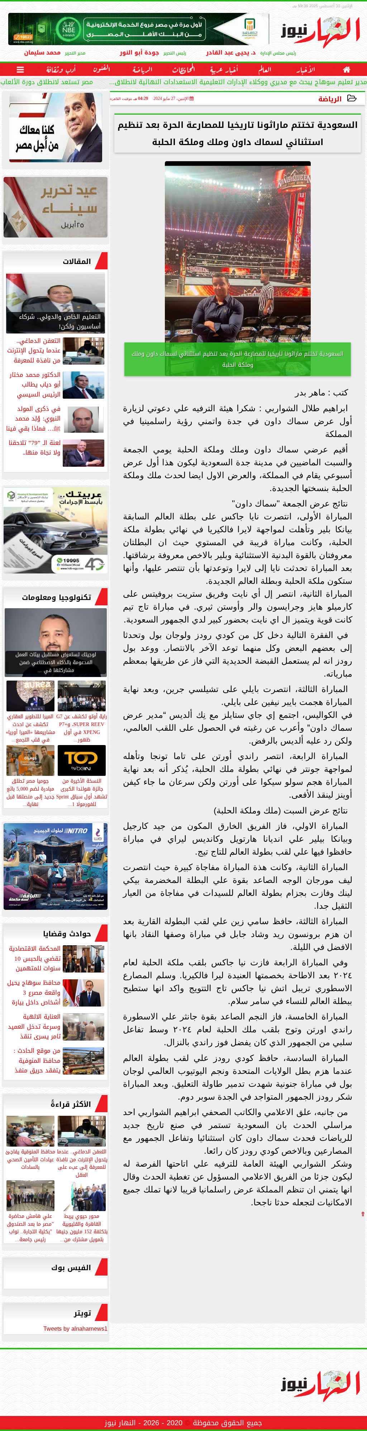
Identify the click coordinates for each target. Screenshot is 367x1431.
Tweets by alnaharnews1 (75, 1328)
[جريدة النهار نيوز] (56, 532)
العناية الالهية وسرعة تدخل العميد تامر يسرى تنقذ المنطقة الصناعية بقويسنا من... (57, 1026)
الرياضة (330, 99)
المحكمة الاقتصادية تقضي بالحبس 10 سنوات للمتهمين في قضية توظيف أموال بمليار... (57, 958)
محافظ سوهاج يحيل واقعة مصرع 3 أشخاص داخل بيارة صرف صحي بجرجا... (56, 992)
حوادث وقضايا (67, 933)
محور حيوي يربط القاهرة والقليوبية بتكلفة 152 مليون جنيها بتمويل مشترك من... (82, 1227)
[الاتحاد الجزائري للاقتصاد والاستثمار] (56, 209)
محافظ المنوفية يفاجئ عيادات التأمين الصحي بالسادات (30, 1159)
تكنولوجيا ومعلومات (56, 597)
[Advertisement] (311, 1267)
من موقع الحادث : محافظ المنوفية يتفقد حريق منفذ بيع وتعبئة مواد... (60, 1060)
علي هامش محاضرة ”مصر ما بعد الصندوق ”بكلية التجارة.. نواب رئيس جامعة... (30, 1227)
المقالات (77, 261)
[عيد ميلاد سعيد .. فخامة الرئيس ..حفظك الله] (56, 129)
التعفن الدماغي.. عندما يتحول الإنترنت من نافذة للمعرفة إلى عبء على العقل (82, 1163)
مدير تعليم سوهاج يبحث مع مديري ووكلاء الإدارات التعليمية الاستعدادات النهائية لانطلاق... (238, 83)
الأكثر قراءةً (71, 1104)
